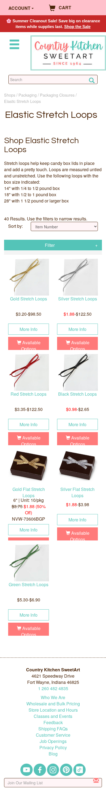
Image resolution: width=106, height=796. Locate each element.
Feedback (53, 722)
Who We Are (53, 697)
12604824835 (53, 688)
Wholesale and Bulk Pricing (53, 703)
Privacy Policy (53, 747)
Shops (9, 95)
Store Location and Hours (53, 710)
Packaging (27, 95)
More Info (29, 329)
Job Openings (53, 741)
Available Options (30, 345)
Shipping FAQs (53, 729)
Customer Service (53, 735)
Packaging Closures (57, 95)
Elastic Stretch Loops (22, 101)
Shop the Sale (77, 26)
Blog (53, 754)
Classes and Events (53, 716)
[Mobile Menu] (13, 45)
